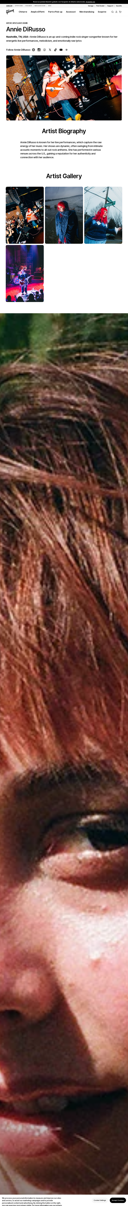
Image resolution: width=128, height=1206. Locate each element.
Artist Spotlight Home (17, 23)
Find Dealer (100, 6)
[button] (120, 11)
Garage (91, 6)
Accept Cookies (118, 1200)
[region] (64, 1200)
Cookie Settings (100, 1200)
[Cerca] (112, 11)
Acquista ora (90, 2)
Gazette (119, 6)
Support (110, 6)
